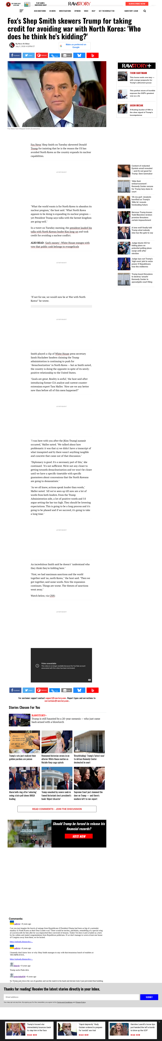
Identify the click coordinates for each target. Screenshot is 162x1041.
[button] (145, 10)
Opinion (77, 10)
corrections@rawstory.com (56, 700)
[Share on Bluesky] (79, 55)
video (86, 10)
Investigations (65, 10)
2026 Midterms (40, 10)
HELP (93, 10)
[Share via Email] (66, 55)
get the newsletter (106, 10)
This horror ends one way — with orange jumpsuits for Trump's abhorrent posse (142, 80)
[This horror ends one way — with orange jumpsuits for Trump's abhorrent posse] (122, 76)
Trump (34, 148)
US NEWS (52, 10)
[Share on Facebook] (15, 55)
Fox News (36, 144)
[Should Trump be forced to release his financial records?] (30, 833)
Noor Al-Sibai (23, 44)
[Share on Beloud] (93, 55)
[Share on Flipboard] (42, 55)
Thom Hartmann (138, 73)
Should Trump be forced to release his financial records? (79, 826)
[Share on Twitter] (29, 55)
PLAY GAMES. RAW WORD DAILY (41, 4)
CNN (52, 595)
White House (62, 353)
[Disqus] (57, 882)
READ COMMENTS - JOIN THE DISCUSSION (57, 809)
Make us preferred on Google (76, 45)
